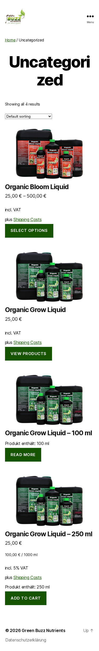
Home (10, 40)
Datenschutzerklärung (25, 640)
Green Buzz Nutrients (43, 630)
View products (28, 353)
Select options (29, 230)
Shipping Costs (27, 219)
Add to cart (26, 598)
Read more (23, 454)
